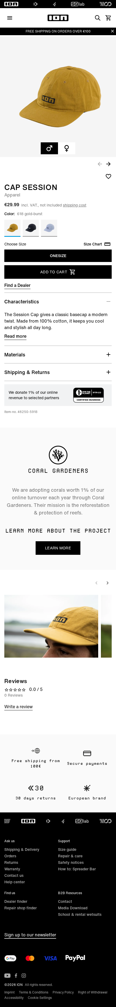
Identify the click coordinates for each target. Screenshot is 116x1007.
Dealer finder (15, 901)
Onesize (58, 255)
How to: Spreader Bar (77, 869)
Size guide (67, 849)
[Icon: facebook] (16, 975)
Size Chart (93, 244)
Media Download (72, 908)
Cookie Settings (40, 997)
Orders (10, 856)
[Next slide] (107, 583)
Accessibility (13, 997)
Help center (14, 882)
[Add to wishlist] (108, 176)
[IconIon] (11, 4)
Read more (15, 336)
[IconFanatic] (54, 4)
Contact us (13, 875)
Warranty (12, 869)
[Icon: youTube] (7, 975)
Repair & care (70, 856)
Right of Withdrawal (92, 992)
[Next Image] (108, 163)
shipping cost (74, 205)
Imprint (9, 992)
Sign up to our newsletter (30, 934)
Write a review (18, 706)
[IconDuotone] (35, 4)
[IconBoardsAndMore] (7, 821)
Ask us (9, 841)
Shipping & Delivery (21, 849)
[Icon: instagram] (24, 975)
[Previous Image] (100, 163)
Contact (65, 901)
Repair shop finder (20, 908)
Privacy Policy (63, 992)
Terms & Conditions (33, 992)
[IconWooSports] (106, 4)
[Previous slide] (96, 583)
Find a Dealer (17, 285)
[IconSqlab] (77, 4)
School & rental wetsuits (79, 914)
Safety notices (71, 862)
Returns (11, 862)
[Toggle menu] (9, 17)
